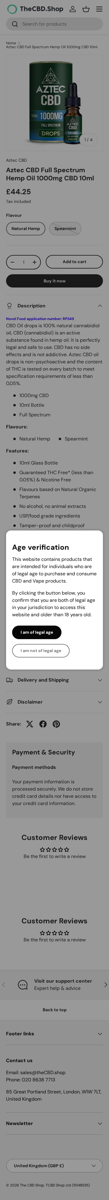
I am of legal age (37, 632)
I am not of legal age (41, 650)
